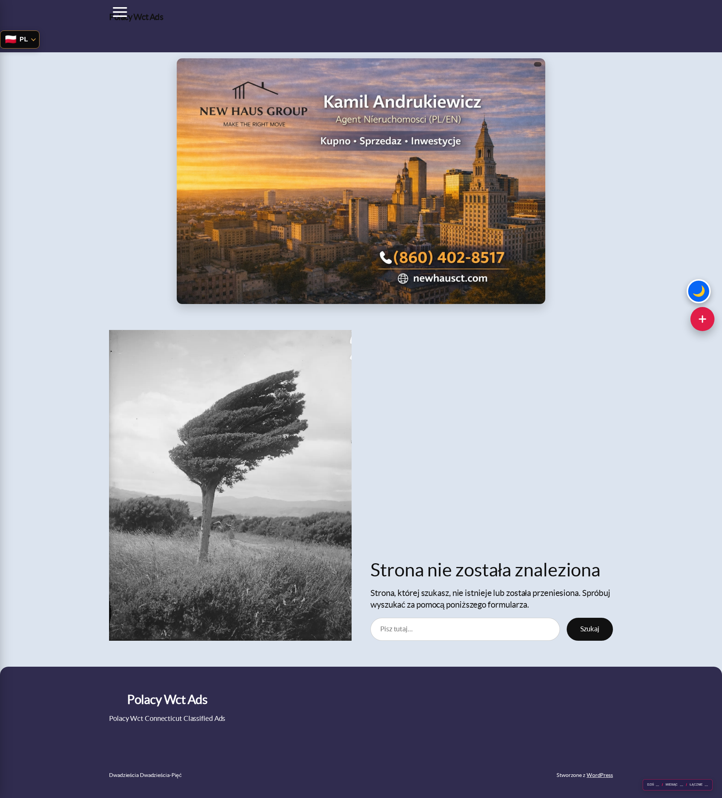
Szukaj (589, 629)
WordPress (600, 775)
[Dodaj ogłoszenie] (702, 319)
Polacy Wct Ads (136, 17)
